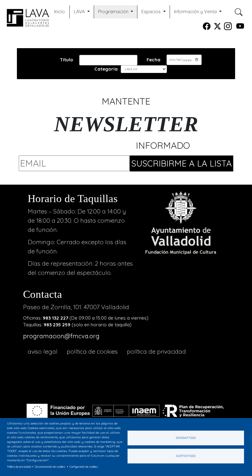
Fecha (153, 60)
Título (66, 60)
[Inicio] (26, 16)
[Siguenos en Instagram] (228, 27)
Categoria (106, 69)
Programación (114, 11)
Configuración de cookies (83, 466)
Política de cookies (92, 351)
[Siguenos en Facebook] (207, 27)
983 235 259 (57, 325)
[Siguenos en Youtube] (240, 27)
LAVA (80, 11)
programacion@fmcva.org (61, 336)
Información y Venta (196, 11)
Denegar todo (186, 438)
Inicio (59, 11)
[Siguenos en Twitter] (217, 27)
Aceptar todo (185, 456)
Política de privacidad (156, 351)
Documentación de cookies (50, 466)
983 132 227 (55, 318)
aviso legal (42, 351)
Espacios (151, 11)
